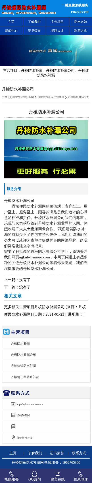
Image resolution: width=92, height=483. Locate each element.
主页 (11, 22)
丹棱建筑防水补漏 (23, 366)
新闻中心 (11, 30)
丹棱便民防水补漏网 (22, 97)
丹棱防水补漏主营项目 (51, 97)
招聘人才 (57, 30)
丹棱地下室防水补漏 (25, 377)
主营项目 (57, 22)
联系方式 (80, 30)
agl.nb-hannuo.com (34, 257)
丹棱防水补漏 (20, 343)
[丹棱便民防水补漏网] (28, 8)
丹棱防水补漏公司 (23, 354)
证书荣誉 (34, 30)
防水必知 (80, 22)
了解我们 (34, 22)
